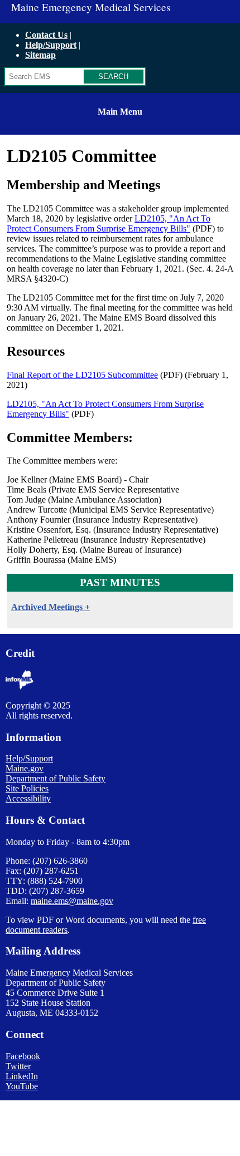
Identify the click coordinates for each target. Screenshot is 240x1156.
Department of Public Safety (55, 778)
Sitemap (40, 55)
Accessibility (28, 798)
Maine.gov (25, 768)
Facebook (23, 1056)
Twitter (18, 1066)
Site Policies (27, 788)
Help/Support (50, 45)
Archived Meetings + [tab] (50, 607)
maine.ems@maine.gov (72, 901)
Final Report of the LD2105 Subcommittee (82, 375)
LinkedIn (22, 1076)
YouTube (22, 1086)
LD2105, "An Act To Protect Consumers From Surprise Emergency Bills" (108, 223)
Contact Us (46, 35)
